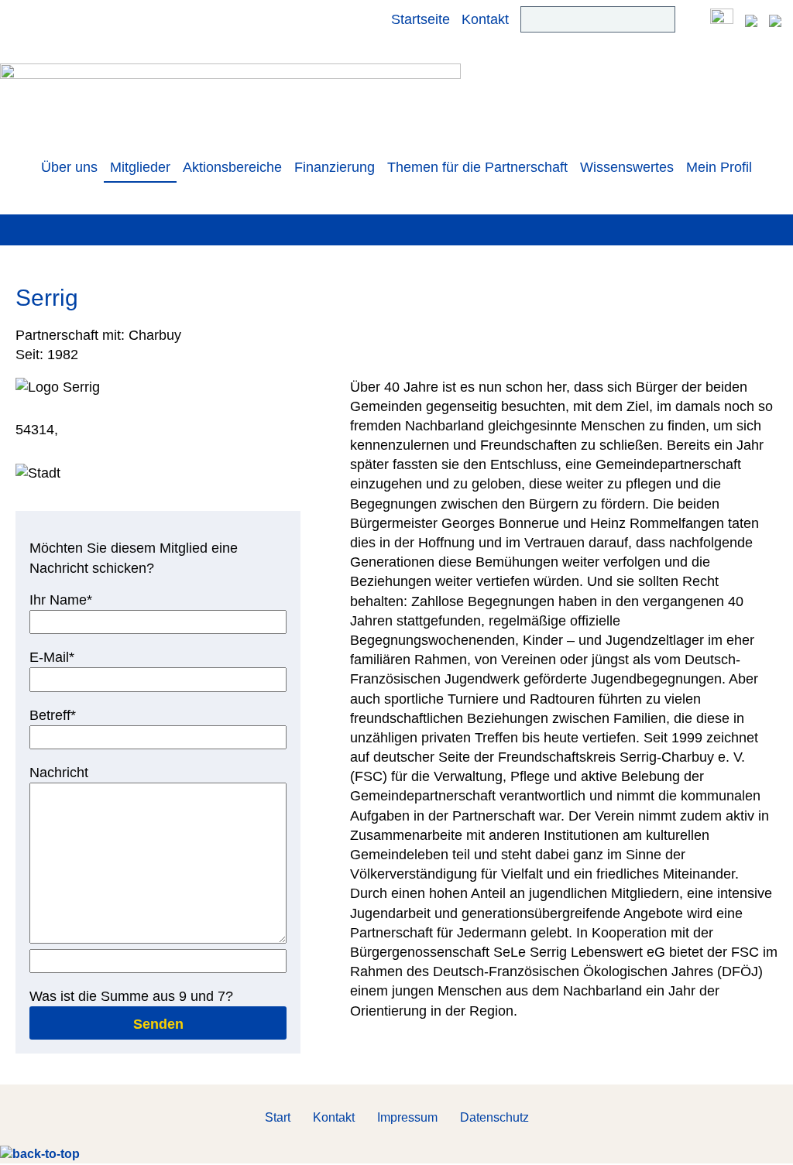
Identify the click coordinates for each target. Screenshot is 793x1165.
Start (277, 1117)
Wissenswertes (627, 167)
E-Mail (59, 657)
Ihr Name (60, 599)
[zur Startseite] (230, 98)
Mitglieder (140, 167)
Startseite (420, 19)
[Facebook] (721, 19)
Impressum (407, 1117)
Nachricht (58, 772)
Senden (158, 1024)
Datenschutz (494, 1117)
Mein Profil (719, 167)
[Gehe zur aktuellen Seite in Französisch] (775, 19)
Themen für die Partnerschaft (477, 167)
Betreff (59, 715)
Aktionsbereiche (232, 167)
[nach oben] (40, 1153)
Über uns (69, 167)
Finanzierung (334, 167)
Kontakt (485, 19)
